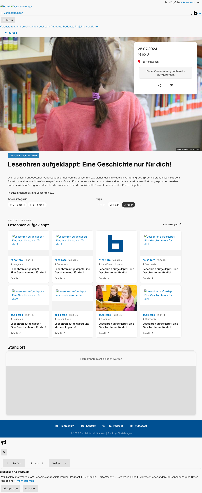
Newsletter (92, 26)
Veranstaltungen (9, 26)
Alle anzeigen (170, 224)
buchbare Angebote (50, 26)
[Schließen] (4, 452)
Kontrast (191, 2)
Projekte (80, 26)
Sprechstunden (29, 26)
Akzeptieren (10, 488)
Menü (9, 20)
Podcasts (68, 26)
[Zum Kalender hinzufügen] (171, 85)
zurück (13, 32)
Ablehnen (30, 488)
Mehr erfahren (25, 480)
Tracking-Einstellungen (120, 433)
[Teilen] (159, 85)
